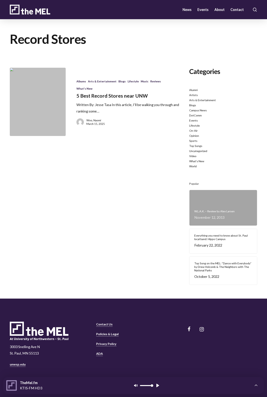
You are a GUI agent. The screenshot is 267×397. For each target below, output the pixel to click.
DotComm (195, 115)
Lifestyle (133, 81)
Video (192, 156)
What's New (84, 88)
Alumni (193, 90)
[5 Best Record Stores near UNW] (38, 102)
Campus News (198, 110)
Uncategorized (198, 151)
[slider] (146, 385)
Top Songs (195, 146)
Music (144, 81)
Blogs (122, 81)
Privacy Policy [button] (106, 344)
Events (193, 120)
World (193, 166)
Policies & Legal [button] (107, 334)
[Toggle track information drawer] (256, 385)
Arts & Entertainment (102, 81)
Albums (81, 81)
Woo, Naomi (93, 120)
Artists (193, 95)
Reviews (155, 81)
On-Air (193, 130)
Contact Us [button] (104, 324)
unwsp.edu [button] (18, 364)
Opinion (194, 135)
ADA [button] (99, 353)
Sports (193, 140)
